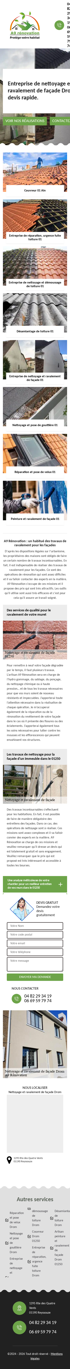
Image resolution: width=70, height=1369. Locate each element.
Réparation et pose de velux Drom (15, 1220)
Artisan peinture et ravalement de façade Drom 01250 (60, 1248)
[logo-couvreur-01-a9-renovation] (25, 25)
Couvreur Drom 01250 (37, 1236)
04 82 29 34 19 (38, 996)
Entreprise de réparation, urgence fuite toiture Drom (37, 1261)
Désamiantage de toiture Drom (60, 1218)
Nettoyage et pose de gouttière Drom (15, 1243)
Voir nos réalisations (24, 121)
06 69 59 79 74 (38, 1001)
